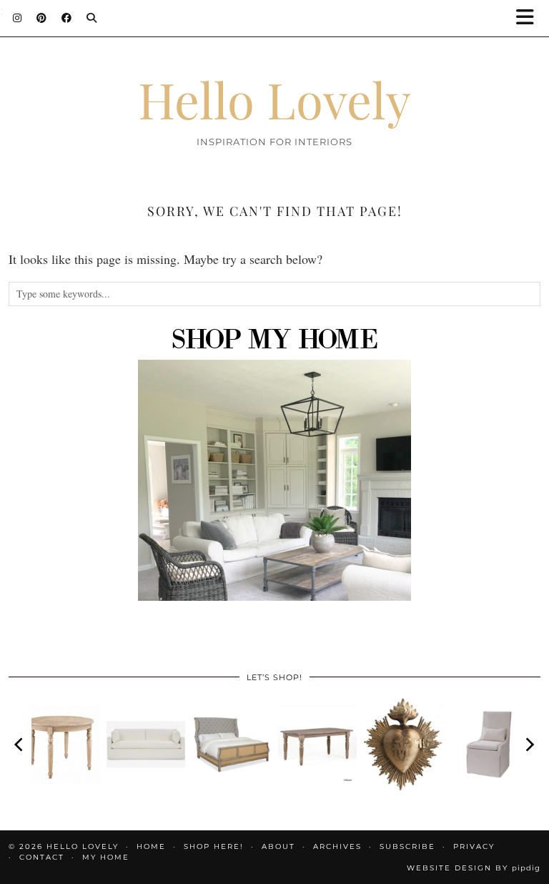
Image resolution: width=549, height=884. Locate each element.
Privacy (474, 846)
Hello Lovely (274, 99)
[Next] (529, 744)
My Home (105, 857)
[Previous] (20, 744)
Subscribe (407, 846)
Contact (41, 857)
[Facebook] (66, 17)
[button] (530, 18)
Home (151, 846)
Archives (337, 846)
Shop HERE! (214, 846)
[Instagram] (17, 17)
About (278, 846)
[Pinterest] (41, 17)
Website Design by (473, 868)
